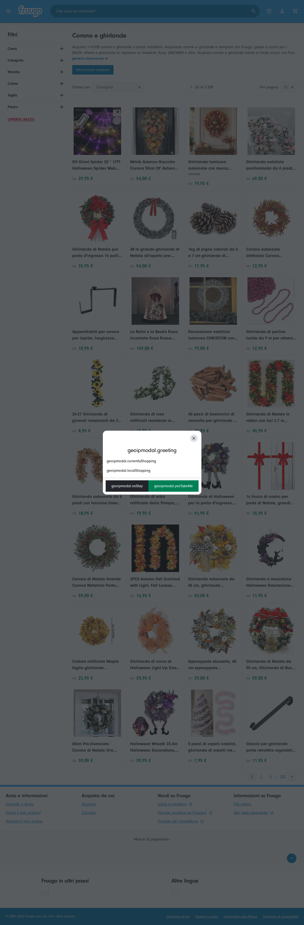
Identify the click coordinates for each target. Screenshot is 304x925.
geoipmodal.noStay (127, 486)
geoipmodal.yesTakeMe (173, 486)
